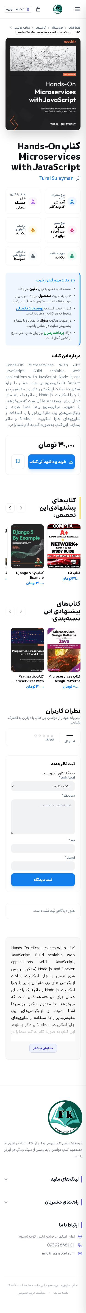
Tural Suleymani (57, 178)
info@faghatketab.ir (58, 1253)
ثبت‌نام (20, 9)
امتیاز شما (67, 777)
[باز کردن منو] (77, 9)
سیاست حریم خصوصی (32, 1293)
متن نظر (68, 796)
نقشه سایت (61, 1293)
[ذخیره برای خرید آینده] (18, 461)
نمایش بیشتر (43, 1048)
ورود (9, 9)
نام (72, 840)
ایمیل (70, 858)
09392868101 (61, 1245)
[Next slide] (10, 507)
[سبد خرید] (38, 9)
